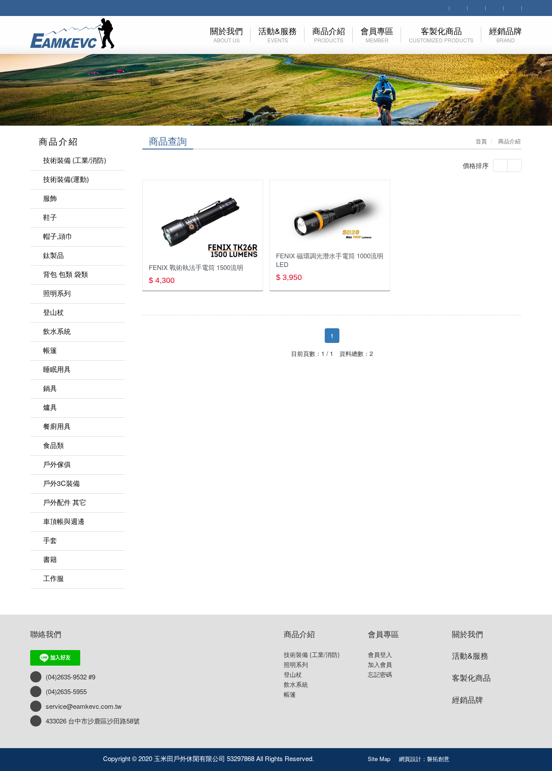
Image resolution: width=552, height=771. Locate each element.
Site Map (379, 759)
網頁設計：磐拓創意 (424, 759)
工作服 (53, 578)
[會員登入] (458, 7)
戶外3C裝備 (61, 483)
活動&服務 (470, 655)
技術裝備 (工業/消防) (74, 160)
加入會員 (380, 664)
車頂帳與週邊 (64, 521)
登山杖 (53, 312)
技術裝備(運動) (66, 179)
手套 (50, 540)
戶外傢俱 (57, 464)
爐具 (50, 407)
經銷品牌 (467, 699)
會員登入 (380, 654)
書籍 (50, 559)
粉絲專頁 (341, 756)
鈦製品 (53, 255)
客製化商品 (471, 677)
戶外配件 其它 (64, 502)
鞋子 (50, 217)
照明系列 (57, 293)
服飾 (50, 198)
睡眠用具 (57, 369)
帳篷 (50, 350)
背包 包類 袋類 (65, 274)
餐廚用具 (57, 426)
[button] (27, 63)
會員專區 (383, 633)
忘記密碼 (380, 674)
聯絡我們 (45, 633)
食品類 (53, 445)
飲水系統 (57, 331)
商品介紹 (299, 633)
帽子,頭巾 (57, 236)
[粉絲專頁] (494, 7)
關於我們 (467, 633)
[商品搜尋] (440, 7)
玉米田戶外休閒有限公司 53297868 (80, 33)
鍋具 (50, 388)
